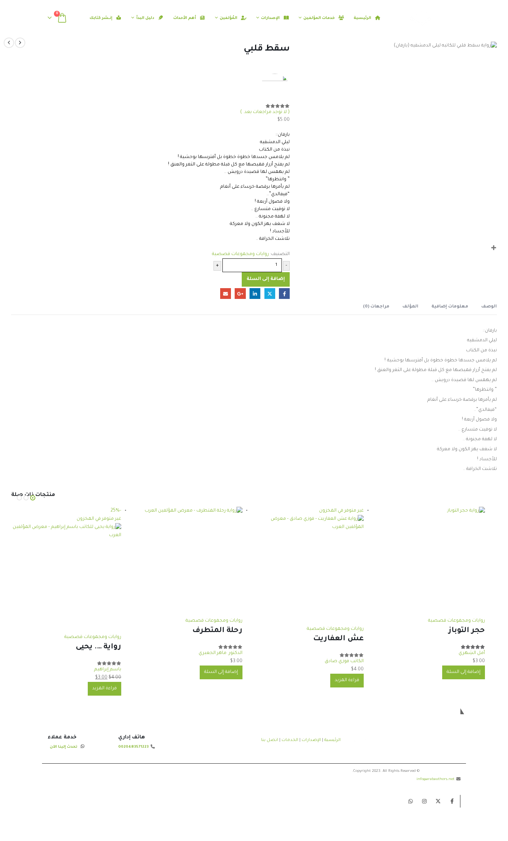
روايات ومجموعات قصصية (240, 254)
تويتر (269, 293)
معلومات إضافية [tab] (449, 306)
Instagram (424, 801)
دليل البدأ (145, 18)
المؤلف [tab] (410, 306)
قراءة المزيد (347, 680)
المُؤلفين (228, 18)
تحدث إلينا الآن (63, 747)
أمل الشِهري (472, 653)
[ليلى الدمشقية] (275, 88)
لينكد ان (255, 293)
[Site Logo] (434, 18)
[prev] (20, 43)
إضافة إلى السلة (266, 279)
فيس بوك (284, 293)
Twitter (438, 801)
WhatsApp (410, 801)
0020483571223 (133, 747)
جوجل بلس (240, 293)
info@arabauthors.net (435, 779)
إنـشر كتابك (101, 15)
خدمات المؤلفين (319, 18)
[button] (78, 18)
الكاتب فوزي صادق (344, 661)
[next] (9, 43)
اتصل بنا (269, 740)
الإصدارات (270, 18)
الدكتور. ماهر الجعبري (220, 653)
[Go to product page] (430, 562)
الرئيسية (362, 18)
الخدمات (290, 740)
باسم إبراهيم (107, 669)
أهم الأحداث (184, 18)
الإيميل (225, 293)
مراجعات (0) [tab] (376, 306)
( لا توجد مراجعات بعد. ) (265, 112)
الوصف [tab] (489, 306)
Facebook (451, 801)
